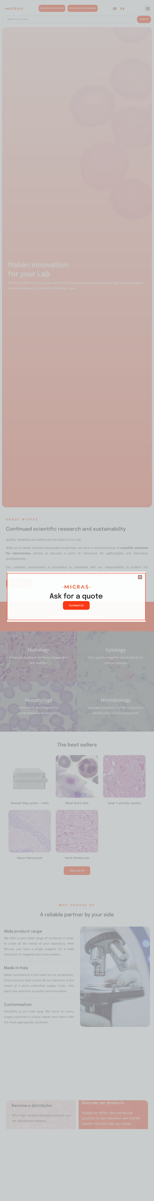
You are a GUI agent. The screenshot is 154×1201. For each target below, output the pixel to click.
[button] (140, 577)
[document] (77, 600)
